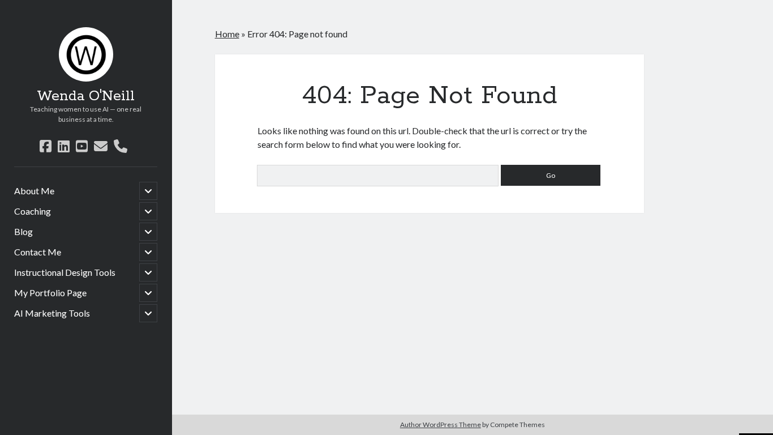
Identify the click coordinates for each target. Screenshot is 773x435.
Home (227, 33)
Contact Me (37, 251)
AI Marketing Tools (52, 313)
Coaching (32, 211)
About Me (34, 190)
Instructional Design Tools (64, 272)
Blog (23, 231)
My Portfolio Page (50, 292)
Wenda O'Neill (86, 96)
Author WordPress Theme (440, 424)
